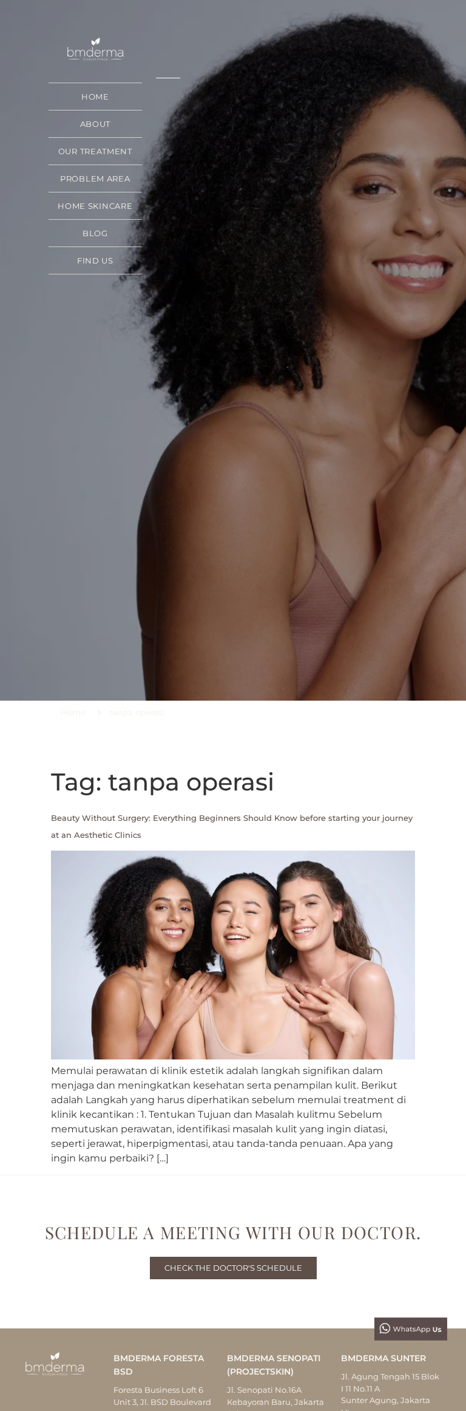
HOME (95, 96)
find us (95, 260)
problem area (95, 178)
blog (95, 233)
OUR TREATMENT (95, 151)
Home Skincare (95, 206)
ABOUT (95, 124)
